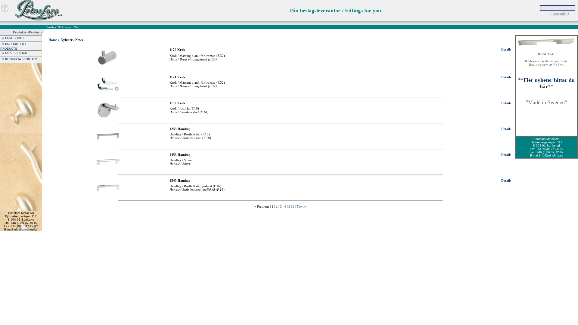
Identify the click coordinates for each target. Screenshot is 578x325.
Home (52, 40)
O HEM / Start (13, 37)
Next (300, 206)
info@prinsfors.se (26, 229)
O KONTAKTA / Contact (20, 59)
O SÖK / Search (14, 52)
